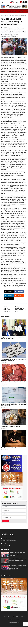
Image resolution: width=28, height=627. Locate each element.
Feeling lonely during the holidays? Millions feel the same (12, 447)
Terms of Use (18, 619)
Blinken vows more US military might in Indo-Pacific (7, 309)
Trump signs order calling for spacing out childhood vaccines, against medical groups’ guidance (12, 337)
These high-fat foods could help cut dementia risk (10, 426)
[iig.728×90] (14, 8)
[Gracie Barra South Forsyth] (11, 471)
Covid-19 (20, 15)
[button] (2, 2)
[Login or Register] (23, 2)
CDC (17, 15)
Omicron (24, 15)
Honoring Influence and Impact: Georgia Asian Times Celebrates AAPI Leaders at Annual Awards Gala (17, 567)
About (22, 616)
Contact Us (6, 616)
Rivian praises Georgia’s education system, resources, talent (19, 309)
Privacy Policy (10, 619)
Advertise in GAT (15, 616)
